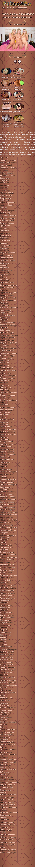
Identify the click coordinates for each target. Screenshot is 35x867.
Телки (2, 695)
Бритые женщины (7, 617)
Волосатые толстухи (8, 575)
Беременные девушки (5, 264)
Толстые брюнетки (7, 203)
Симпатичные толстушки (5, 718)
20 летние (4, 675)
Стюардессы (5, 246)
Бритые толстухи (7, 333)
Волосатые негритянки (4, 423)
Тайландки (4, 772)
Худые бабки (5, 275)
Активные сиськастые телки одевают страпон (6, 112)
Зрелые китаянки (7, 797)
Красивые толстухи (8, 215)
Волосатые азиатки (8, 795)
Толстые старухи (7, 570)
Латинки (3, 208)
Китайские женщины (8, 807)
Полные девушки (7, 482)
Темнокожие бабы (7, 407)
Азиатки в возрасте (8, 852)
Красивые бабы (6, 659)
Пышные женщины (7, 218)
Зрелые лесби (6, 427)
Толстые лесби (6, 698)
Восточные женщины (8, 825)
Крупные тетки (6, 710)
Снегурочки (4, 231)
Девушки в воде (6, 654)
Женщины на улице (8, 680)
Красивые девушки (7, 682)
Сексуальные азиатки (5, 791)
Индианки (4, 243)
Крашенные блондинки (4, 704)
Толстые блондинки (8, 325)
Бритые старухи (6, 213)
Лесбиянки (4, 185)
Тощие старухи (6, 572)
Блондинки (4, 268)
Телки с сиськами (7, 552)
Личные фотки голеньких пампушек (6, 76)
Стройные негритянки (4, 404)
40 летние (4, 170)
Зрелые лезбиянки (7, 504)
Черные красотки (7, 340)
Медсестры (4, 228)
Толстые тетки (6, 647)
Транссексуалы (6, 735)
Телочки (3, 724)
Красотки (3, 277)
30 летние (4, 188)
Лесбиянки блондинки (4, 362)
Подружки (4, 630)
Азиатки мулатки (7, 780)
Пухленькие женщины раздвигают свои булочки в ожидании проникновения (6, 89)
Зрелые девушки (7, 732)
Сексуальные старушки (5, 382)
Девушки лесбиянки (8, 298)
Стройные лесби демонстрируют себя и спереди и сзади (18, 124)
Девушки (3, 467)
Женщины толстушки (8, 520)
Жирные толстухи (7, 593)
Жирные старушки (7, 193)
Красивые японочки (8, 762)
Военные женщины (8, 499)
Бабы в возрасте (7, 282)
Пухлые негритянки (8, 370)
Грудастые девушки (8, 300)
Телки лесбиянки (7, 565)
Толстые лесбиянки (8, 497)
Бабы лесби (5, 330)
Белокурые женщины (8, 285)
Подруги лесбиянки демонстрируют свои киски (18, 77)
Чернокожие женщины (5, 463)
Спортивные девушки (5, 641)
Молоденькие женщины (5, 626)
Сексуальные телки (8, 693)
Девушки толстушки (8, 434)
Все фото (17, 24)
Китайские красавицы (9, 812)
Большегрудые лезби (8, 512)
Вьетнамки (4, 820)
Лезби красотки (6, 474)
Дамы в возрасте (7, 223)
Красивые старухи (7, 356)
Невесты (3, 477)
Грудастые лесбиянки (4, 182)
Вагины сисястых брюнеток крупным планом (18, 112)
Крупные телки (6, 595)
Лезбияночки (5, 365)
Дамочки (3, 747)
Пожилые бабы (6, 165)
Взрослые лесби (6, 578)
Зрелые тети (5, 457)
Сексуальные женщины (5, 714)
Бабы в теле (5, 700)
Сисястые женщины (8, 492)
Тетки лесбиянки (6, 494)
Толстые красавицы (8, 210)
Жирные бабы (5, 469)
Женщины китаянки (8, 837)
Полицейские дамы (8, 479)
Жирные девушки (7, 590)
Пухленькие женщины (5, 539)
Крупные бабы (6, 358)
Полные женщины (7, 667)
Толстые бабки (6, 447)
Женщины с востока (8, 755)
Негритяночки (5, 310)
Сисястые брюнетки (8, 555)
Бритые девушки (7, 652)
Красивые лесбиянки (8, 353)
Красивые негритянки (9, 307)
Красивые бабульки (8, 168)
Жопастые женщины (8, 472)
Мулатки (3, 688)
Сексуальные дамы (8, 670)
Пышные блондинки (8, 375)
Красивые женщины (8, 708)
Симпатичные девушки (5, 636)
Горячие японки (6, 787)
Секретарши (5, 178)
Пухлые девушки (7, 173)
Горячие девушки (7, 742)
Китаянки (3, 810)
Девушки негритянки (8, 343)
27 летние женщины (8, 750)
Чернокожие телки (7, 338)
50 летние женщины (8, 507)
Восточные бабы (7, 822)
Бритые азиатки (6, 800)
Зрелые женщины (7, 502)
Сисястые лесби (6, 444)
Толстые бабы (6, 612)
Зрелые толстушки (7, 585)
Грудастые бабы (6, 623)
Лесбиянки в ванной (8, 163)
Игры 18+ (4, 158)
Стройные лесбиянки (8, 400)
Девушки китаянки (7, 785)
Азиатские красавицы (9, 782)
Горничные (4, 345)
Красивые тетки (6, 258)
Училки (3, 417)
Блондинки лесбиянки (4, 249)
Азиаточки (4, 827)
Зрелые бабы (5, 580)
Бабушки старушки (7, 510)
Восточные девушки (8, 850)
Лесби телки (5, 562)
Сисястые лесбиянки (8, 392)
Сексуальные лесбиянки (5, 199)
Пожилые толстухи (7, 598)
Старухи (3, 644)
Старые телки (5, 398)
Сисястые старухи (7, 260)
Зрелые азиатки (6, 777)
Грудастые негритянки (4, 304)
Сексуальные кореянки (5, 816)
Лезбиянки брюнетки (8, 515)
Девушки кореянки (7, 834)
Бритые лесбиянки (7, 432)
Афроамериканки (7, 459)
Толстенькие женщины (5, 609)
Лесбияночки (5, 522)
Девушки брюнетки (7, 677)
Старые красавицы (7, 395)
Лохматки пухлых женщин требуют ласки (19, 89)
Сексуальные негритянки (5, 548)
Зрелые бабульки (7, 452)
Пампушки (4, 533)
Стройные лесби (7, 560)
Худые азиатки (6, 752)
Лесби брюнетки (6, 255)
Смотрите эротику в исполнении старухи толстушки (6, 124)
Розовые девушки (7, 378)
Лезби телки (5, 233)
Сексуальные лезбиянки (5, 488)
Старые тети (5, 190)
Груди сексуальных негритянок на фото (18, 100)
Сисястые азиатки (7, 842)
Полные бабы (5, 632)
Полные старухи (6, 368)
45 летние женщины (8, 588)
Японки (3, 775)
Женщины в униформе (5, 738)
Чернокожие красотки (9, 335)
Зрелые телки (5, 583)
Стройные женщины (8, 722)
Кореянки (4, 757)
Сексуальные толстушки (5, 237)
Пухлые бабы (5, 226)
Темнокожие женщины (5, 319)
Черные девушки (7, 295)
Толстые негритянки (8, 730)
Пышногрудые (6, 605)
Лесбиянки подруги (8, 535)
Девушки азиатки (7, 802)
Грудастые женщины (8, 348)
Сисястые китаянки (8, 769)
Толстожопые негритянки (5, 413)
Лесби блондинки (7, 288)
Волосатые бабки (7, 449)
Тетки (2, 727)
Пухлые (3, 542)
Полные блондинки (8, 160)
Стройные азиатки (7, 845)
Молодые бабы (6, 662)
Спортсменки (5, 313)
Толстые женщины (7, 567)
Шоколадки (4, 385)
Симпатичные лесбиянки (5, 389)
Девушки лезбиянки (8, 253)
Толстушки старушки (8, 557)
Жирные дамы (6, 195)
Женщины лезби (7, 220)
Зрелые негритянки (8, 429)
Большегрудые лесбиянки (6, 271)
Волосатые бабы (7, 420)
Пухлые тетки (5, 373)
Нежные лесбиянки (8, 530)
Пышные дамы (6, 545)
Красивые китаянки (8, 760)
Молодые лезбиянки (8, 527)
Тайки (2, 847)
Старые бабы (5, 240)
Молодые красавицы (8, 685)
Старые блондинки (7, 315)
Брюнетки (4, 290)
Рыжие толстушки (7, 175)
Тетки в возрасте (7, 410)
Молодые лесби (6, 442)
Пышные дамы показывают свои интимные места (6, 101)
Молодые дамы (6, 665)
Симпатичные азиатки (5, 766)
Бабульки (4, 327)
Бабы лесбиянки (6, 205)
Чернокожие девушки (8, 293)
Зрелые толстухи (7, 615)
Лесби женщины (6, 517)
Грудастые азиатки (7, 805)
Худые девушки (6, 657)
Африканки (4, 280)
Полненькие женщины (5, 602)
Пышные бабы (6, 690)
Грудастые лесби (7, 350)
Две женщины (5, 620)
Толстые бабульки (7, 322)
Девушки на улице (7, 744)
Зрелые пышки (6, 672)
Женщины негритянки (4, 438)
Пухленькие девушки (8, 485)
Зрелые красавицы (7, 454)
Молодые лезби (6, 525)
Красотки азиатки (7, 840)
